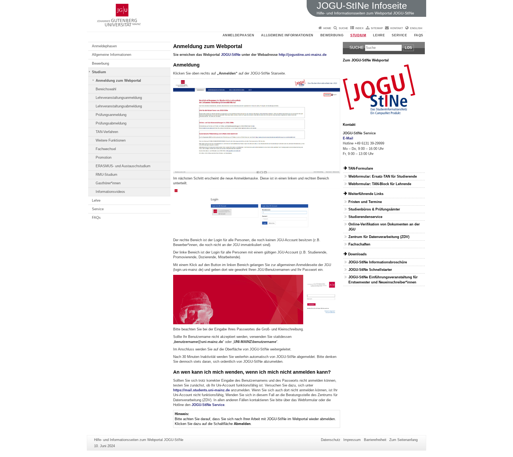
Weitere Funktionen (111, 140)
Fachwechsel (106, 149)
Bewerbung (331, 35)
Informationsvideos (110, 192)
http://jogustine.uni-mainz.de (303, 55)
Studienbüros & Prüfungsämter (374, 209)
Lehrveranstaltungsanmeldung (119, 98)
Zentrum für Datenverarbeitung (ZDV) (378, 237)
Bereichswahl (106, 89)
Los (408, 48)
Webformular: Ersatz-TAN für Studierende (382, 176)
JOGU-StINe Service (208, 405)
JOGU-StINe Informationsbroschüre (377, 262)
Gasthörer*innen (108, 183)
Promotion (103, 157)
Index (359, 28)
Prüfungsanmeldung (111, 115)
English (416, 28)
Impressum (352, 440)
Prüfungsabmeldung (111, 123)
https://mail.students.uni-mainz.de (201, 390)
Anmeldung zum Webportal (118, 81)
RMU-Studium (106, 175)
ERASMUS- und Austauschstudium (123, 166)
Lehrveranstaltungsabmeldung (119, 106)
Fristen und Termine (365, 202)
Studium (358, 35)
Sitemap (377, 28)
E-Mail (348, 138)
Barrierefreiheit (375, 440)
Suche (343, 28)
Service (399, 35)
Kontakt (396, 28)
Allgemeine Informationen (287, 35)
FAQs (418, 35)
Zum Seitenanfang (403, 440)
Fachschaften (359, 244)
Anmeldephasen (238, 35)
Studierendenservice (365, 217)
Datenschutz (330, 440)
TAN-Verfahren (107, 132)
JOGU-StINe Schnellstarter (370, 270)
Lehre (379, 35)
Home (327, 28)
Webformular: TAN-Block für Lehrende (379, 184)
